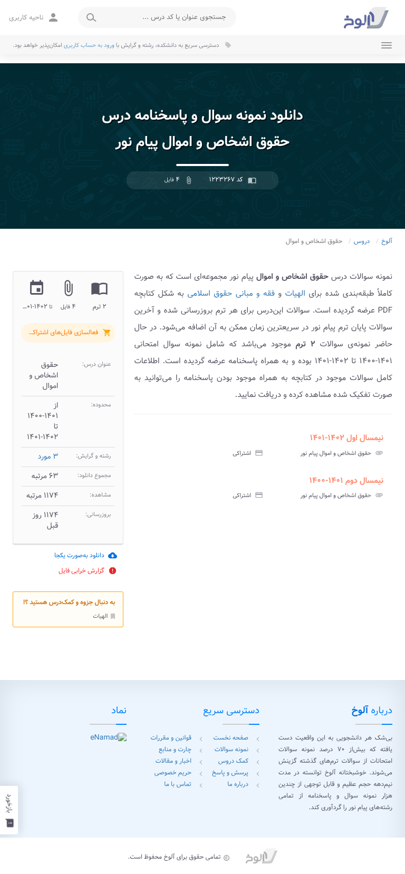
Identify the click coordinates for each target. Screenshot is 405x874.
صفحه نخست (231, 738)
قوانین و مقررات (170, 738)
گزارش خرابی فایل (88, 571)
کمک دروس (233, 761)
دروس (362, 242)
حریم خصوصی (173, 773)
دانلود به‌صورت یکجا (85, 555)
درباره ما (237, 785)
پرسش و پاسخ (230, 773)
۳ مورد (48, 457)
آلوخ (386, 242)
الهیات (105, 616)
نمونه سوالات (231, 750)
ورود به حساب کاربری (89, 45)
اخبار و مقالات (173, 761)
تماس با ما (177, 785)
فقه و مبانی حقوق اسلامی (231, 293)
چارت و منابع (175, 750)
